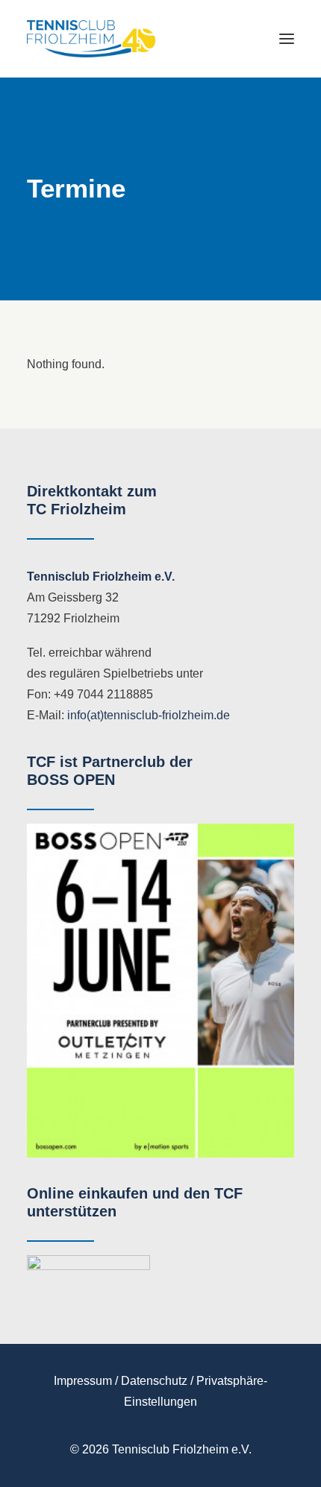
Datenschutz (154, 1380)
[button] (286, 39)
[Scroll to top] (292, 1456)
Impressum (83, 1380)
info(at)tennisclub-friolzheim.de (148, 715)
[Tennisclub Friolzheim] (91, 38)
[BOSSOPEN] (160, 991)
